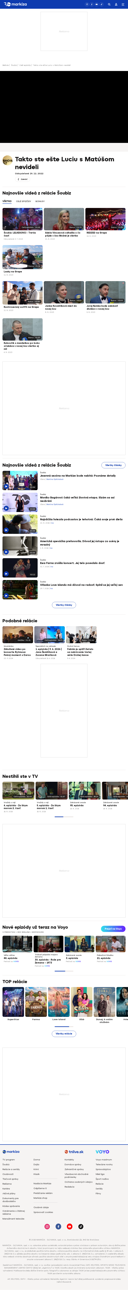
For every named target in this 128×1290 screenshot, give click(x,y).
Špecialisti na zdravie (46, 646)
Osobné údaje (41, 1207)
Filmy (98, 1193)
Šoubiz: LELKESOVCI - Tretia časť (20, 234)
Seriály (99, 1188)
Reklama (7, 1184)
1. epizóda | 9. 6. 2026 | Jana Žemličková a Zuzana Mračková (49, 652)
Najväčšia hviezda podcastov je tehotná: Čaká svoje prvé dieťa (81, 519)
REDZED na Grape (97, 233)
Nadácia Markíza (42, 1183)
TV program (8, 1159)
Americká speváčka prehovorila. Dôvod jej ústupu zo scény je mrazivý (79, 543)
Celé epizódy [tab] (23, 201)
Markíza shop (40, 1198)
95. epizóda (77, 805)
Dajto (36, 1164)
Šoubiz (14, 65)
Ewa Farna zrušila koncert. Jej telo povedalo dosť (72, 563)
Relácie (5, 65)
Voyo (16, 962)
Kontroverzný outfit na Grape (21, 307)
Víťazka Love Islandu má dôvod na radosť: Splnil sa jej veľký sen (81, 585)
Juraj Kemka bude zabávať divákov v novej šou (102, 307)
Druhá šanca (73, 646)
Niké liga (100, 1174)
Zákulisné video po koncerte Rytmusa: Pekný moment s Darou (17, 652)
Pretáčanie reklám (43, 1193)
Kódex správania (11, 1206)
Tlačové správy (10, 1179)
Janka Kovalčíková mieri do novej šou (61, 307)
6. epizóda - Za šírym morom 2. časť (16, 807)
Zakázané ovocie (78, 802)
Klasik (36, 1174)
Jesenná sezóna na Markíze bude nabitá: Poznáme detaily (78, 475)
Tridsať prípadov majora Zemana (46, 955)
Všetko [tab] (7, 201)
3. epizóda (72, 958)
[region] (64, 203)
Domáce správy (73, 1164)
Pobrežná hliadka (105, 955)
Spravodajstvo (103, 1169)
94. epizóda (110, 805)
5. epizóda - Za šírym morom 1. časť (49, 807)
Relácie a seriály (11, 1169)
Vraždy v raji (9, 802)
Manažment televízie (13, 1218)
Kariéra (6, 1188)
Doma (37, 1159)
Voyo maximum (104, 1159)
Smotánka (8, 646)
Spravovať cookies (43, 1212)
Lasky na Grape (13, 272)
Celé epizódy (25, 65)
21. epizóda (103, 958)
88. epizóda (10, 958)
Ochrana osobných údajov (79, 1182)
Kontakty (69, 1159)
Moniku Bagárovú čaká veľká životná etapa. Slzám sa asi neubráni (77, 499)
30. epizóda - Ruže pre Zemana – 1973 (48, 961)
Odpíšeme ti (40, 1188)
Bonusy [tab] (40, 201)
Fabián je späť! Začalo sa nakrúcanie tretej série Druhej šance (80, 652)
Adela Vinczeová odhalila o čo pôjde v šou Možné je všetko (62, 234)
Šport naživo (102, 1179)
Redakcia (69, 1186)
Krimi (36, 1169)
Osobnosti (7, 1174)
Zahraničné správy (74, 1169)
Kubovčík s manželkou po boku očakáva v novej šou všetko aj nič (22, 346)
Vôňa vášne (9, 955)
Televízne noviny (104, 1164)
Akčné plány (8, 1193)
